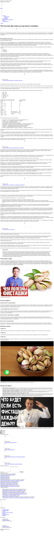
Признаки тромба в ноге (4, 476)
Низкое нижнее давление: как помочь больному (9, 482)
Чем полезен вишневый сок (10, 449)
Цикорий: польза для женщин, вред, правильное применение (14, 184)
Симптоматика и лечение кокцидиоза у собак (11, 495)
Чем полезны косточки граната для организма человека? (15, 456)
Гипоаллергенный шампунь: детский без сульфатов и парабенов (12, 480)
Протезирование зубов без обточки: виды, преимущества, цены (14, 490)
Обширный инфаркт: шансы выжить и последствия (9, 486)
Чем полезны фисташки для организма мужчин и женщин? (13, 147)
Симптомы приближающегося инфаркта (7, 474)
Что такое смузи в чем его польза (8, 229)
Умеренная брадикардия (4, 478)
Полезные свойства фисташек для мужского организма (12, 80)
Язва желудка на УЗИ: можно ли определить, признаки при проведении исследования (18, 497)
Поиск (1, 8)
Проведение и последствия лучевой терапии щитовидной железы (14, 493)
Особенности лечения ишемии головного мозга (9, 484)
